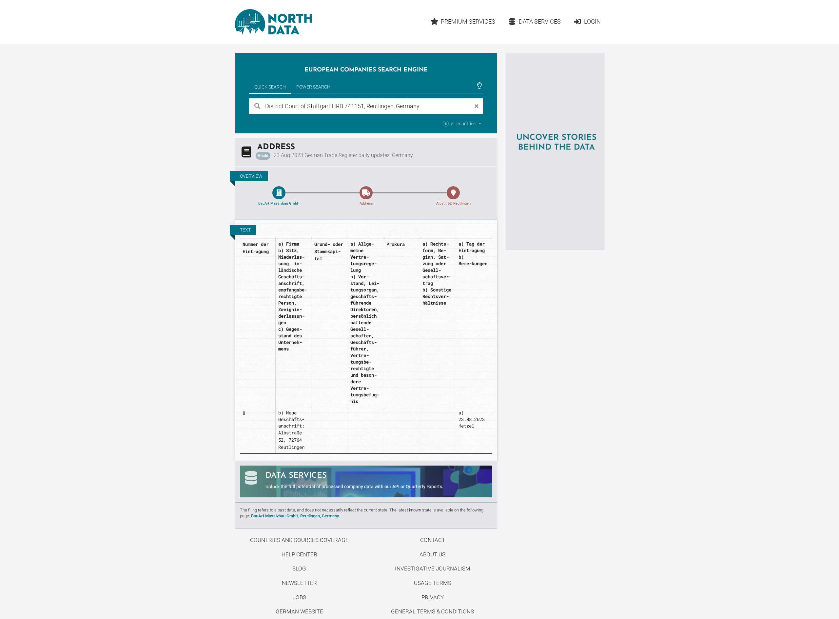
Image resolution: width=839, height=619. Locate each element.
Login (592, 21)
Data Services (540, 21)
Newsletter (299, 583)
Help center (299, 554)
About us (432, 554)
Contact (432, 540)
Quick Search (270, 87)
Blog (299, 568)
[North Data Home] (273, 22)
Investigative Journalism (432, 568)
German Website (299, 611)
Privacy (432, 597)
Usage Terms (432, 583)
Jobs (299, 597)
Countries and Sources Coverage (299, 540)
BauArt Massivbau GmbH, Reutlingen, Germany (295, 515)
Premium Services (468, 21)
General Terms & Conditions (432, 611)
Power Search (313, 87)
